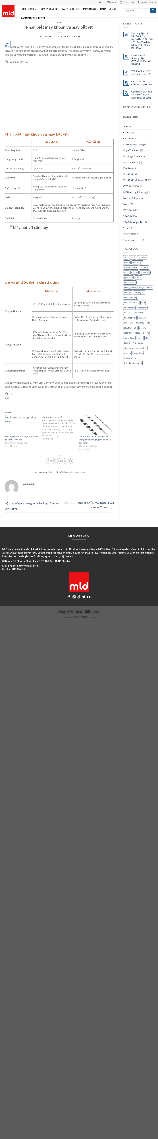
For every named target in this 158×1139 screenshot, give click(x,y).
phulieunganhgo (143, 322)
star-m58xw (129, 338)
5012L (132, 257)
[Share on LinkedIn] (70, 461)
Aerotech (128, 126)
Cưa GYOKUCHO (49, 9)
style (147, 338)
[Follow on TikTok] (79, 597)
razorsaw (128, 333)
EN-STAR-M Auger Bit (135, 180)
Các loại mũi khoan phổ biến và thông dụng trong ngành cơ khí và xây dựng (95, 439)
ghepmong (145, 272)
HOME (23, 9)
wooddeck (138, 353)
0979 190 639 (18, 569)
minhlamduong (130, 297)
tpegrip (127, 343)
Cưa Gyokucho (130, 267)
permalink (80, 472)
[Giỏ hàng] (100, 2)
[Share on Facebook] (48, 461)
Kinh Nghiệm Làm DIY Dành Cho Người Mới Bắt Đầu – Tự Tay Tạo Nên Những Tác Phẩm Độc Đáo (142, 41)
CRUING (128, 138)
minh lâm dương (131, 302)
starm (140, 338)
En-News (128, 168)
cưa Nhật (144, 267)
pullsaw (142, 328)
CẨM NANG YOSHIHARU (33, 18)
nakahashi (128, 322)
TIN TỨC (58, 472)
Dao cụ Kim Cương (133, 144)
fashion (134, 272)
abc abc (78, 36)
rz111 (137, 333)
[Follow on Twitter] (83, 597)
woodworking (130, 358)
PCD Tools (129, 210)
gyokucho (128, 277)
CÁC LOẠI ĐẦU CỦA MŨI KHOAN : (142, 83)
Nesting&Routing (132, 198)
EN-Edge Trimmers (133, 156)
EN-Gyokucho (131, 162)
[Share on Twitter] (53, 461)
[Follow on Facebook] (69, 597)
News (126, 204)
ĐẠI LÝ (103, 9)
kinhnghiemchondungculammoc (138, 287)
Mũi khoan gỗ (130, 318)
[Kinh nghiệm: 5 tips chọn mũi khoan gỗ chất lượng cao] (22, 425)
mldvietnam (129, 307)
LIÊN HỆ (112, 9)
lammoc (127, 292)
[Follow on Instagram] (74, 597)
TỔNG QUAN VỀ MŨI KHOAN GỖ (141, 73)
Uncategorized (131, 239)
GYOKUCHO (130, 186)
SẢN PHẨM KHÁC (70, 9)
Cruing (126, 132)
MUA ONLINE (89, 9)
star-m (146, 333)
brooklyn (142, 257)
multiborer (142, 307)
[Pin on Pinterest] (64, 461)
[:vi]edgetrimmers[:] (133, 363)
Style (126, 227)
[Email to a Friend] (59, 461)
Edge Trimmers (131, 150)
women (127, 353)
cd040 (127, 262)
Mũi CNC (128, 312)
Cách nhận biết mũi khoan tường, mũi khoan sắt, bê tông (141, 94)
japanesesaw (130, 282)
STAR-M (32, 9)
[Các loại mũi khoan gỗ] (60, 428)
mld (143, 302)
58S (125, 257)
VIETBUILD (138, 343)
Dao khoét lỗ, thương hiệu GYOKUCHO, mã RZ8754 (140, 60)
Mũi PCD (142, 318)
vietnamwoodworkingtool (135, 348)
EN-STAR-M (130, 174)
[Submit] (153, 10)
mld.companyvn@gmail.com (24, 565)
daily (126, 272)
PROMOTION (130, 328)
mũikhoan (139, 312)
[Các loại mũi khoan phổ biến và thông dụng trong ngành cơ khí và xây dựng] (96, 425)
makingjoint (139, 292)
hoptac (138, 277)
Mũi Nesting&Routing (135, 192)
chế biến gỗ (137, 262)
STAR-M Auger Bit (133, 222)
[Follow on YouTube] (88, 597)
